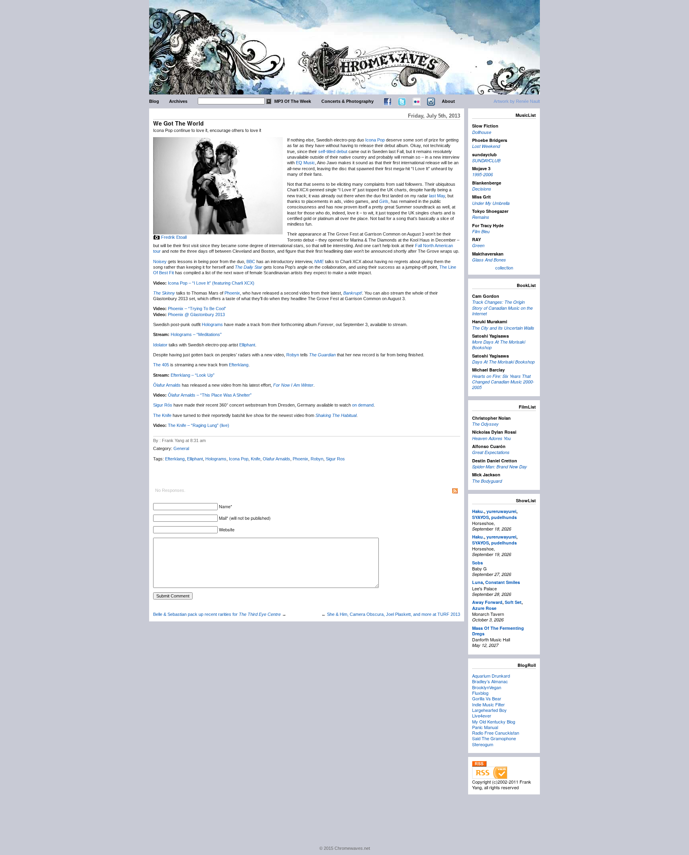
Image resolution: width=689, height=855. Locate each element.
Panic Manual (485, 727)
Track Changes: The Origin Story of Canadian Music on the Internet (502, 307)
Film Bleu (481, 231)
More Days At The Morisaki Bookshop (498, 344)
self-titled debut (332, 151)
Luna (477, 582)
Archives (178, 101)
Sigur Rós (162, 405)
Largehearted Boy (489, 710)
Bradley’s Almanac (490, 681)
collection (504, 267)
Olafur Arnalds (276, 458)
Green (478, 245)
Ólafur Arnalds (167, 385)
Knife (255, 458)
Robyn (292, 354)
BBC (250, 261)
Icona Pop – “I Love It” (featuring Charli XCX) (211, 283)
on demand (363, 405)
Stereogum (482, 744)
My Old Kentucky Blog (493, 721)
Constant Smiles (502, 582)
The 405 (161, 364)
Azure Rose (484, 608)
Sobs (477, 563)
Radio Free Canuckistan (495, 732)
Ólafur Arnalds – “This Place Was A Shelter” (210, 395)
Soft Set (513, 602)
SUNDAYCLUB (486, 160)
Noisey (160, 261)
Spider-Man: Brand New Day (499, 467)
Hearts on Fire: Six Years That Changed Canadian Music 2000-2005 (503, 382)
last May (437, 195)
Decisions (481, 189)
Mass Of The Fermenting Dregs (498, 631)
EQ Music (305, 162)
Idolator (160, 344)
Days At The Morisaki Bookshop (503, 362)
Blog (154, 101)
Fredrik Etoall (174, 237)
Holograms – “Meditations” (196, 334)
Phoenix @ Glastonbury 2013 (196, 314)
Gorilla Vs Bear (486, 698)
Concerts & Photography (347, 101)
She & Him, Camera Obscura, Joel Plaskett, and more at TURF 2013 (393, 614)
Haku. (478, 511)
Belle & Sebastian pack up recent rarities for (217, 614)
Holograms (212, 324)
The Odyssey (485, 424)
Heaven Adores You (491, 438)
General (181, 448)
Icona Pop (375, 140)
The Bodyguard (487, 481)
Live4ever (481, 715)
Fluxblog (480, 693)
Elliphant (247, 344)
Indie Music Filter (488, 704)
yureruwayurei (501, 511)
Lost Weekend (486, 146)
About (448, 101)
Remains (480, 217)
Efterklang (238, 364)
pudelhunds (504, 517)
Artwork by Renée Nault (517, 101)
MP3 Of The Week (292, 101)
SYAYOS (480, 517)
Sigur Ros (335, 458)
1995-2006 (482, 174)
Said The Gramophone (494, 738)
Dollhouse (481, 132)
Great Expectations (491, 452)
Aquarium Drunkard (491, 675)
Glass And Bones (489, 260)
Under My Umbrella (491, 203)
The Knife (162, 415)
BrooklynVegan (486, 687)
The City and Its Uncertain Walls (503, 328)
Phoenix (232, 293)
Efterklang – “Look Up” (193, 375)
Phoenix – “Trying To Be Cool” (197, 308)
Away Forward (487, 602)
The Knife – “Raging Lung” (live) (198, 425)
